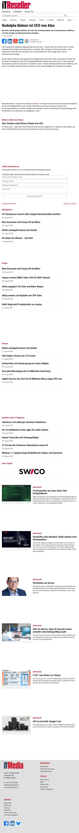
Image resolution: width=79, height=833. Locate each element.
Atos (37, 104)
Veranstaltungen (45, 771)
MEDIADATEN (6, 12)
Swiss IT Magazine (46, 789)
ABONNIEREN (17, 12)
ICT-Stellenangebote (11, 815)
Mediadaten (44, 766)
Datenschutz (44, 784)
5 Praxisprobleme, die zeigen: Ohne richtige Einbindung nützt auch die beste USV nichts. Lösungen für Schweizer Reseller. (54, 722)
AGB (41, 782)
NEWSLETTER (29, 12)
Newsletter (7, 803)
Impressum (44, 787)
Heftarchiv (7, 810)
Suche (52, 12)
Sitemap (7, 808)
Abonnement (44, 779)
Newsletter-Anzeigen (47, 769)
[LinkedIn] (13, 825)
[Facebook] (7, 825)
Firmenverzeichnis (10, 812)
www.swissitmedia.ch (11, 787)
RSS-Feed (7, 805)
